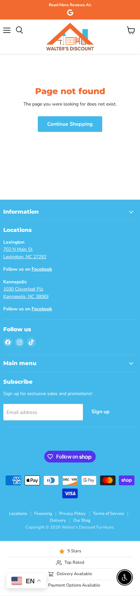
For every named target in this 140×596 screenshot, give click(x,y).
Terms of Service (108, 514)
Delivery (58, 520)
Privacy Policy (72, 514)
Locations (18, 514)
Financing (43, 514)
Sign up (100, 411)
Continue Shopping (70, 124)
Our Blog (82, 520)
